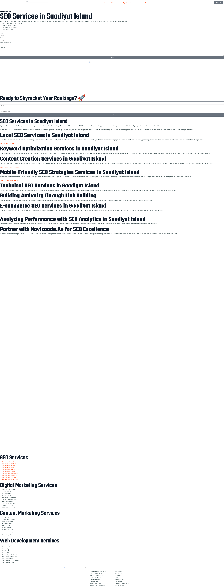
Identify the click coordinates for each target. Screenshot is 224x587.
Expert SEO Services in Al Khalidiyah (9, 180)
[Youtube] (144, 572)
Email (1, 38)
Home (105, 3)
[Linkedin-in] (140, 577)
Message (2, 47)
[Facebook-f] (140, 572)
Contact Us (144, 3)
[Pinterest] (154, 572)
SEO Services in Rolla (5, 214)
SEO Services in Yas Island (7, 143)
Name (1, 33)
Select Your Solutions (5, 42)
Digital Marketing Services (130, 3)
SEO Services (114, 3)
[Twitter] (149, 572)
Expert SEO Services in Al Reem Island (10, 167)
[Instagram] (158, 572)
